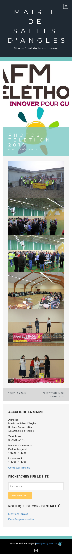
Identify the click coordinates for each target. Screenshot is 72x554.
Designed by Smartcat (47, 543)
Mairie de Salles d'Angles (36, 26)
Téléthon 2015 (17, 393)
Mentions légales (18, 513)
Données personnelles (21, 519)
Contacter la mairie (19, 467)
